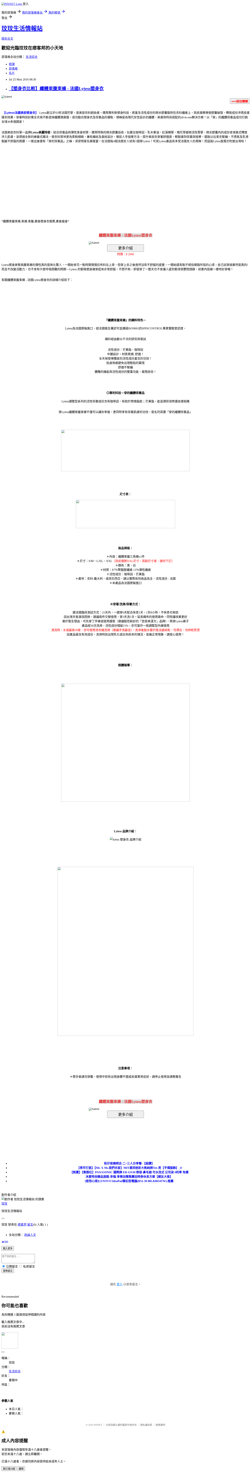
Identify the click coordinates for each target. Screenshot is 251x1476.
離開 (21, 1468)
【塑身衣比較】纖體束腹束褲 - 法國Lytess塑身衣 (56, 88)
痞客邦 (22, 1224)
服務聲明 (160, 1424)
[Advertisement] (94, 175)
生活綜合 (31, 56)
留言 (30, 1224)
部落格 (13, 68)
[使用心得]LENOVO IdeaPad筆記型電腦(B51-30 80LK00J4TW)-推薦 (129, 1181)
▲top (4, 1241)
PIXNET (98, 1424)
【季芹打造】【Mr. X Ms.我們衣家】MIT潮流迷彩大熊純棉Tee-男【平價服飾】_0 (129, 1167)
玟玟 (4, 1203)
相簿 (12, 64)
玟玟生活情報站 (22, 28)
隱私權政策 (146, 1424)
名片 (12, 73)
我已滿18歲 (9, 1468)
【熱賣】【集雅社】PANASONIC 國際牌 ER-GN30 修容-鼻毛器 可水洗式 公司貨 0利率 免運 (129, 1172)
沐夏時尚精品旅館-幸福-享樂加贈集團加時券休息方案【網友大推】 (129, 1176)
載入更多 (7, 1248)
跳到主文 (7, 38)
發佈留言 (7, 1270)
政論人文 (30, 1234)
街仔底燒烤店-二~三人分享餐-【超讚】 (129, 1163)
